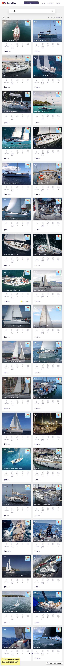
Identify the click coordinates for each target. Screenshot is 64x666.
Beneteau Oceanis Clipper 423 (13, 576)
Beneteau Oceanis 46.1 (41, 611)
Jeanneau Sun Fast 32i (11, 219)
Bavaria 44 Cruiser (40, 433)
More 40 (37, 647)
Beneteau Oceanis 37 (41, 397)
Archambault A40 (40, 254)
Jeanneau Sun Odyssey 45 (12, 361)
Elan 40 (36, 468)
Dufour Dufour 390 (10, 147)
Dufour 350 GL (8, 433)
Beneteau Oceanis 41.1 (41, 112)
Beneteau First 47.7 (10, 647)
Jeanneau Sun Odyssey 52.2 (13, 468)
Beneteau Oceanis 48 (11, 183)
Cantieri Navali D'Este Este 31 (43, 576)
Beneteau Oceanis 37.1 (11, 611)
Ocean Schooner (9, 40)
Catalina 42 (7, 504)
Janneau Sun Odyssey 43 (12, 290)
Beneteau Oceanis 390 (41, 540)
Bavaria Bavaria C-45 (41, 76)
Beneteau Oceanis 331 (41, 183)
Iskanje (13, 11)
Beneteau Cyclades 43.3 (42, 504)
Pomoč (43, 3)
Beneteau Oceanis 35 (41, 147)
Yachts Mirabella (9, 540)
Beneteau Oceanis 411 (41, 290)
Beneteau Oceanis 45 (11, 76)
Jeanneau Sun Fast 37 (11, 397)
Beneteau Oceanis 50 (41, 326)
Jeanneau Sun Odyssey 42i (42, 40)
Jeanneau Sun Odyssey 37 (12, 326)
